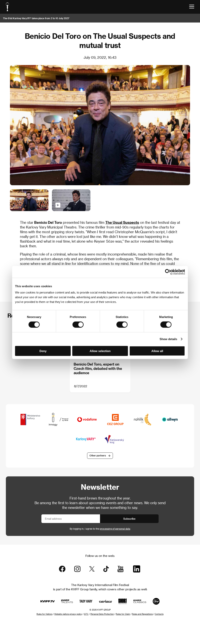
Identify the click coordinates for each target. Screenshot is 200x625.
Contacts (159, 614)
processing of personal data (115, 528)
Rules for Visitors (44, 614)
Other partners (97, 455)
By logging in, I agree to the (100, 528)
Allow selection (100, 350)
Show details (168, 339)
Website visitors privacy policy (68, 614)
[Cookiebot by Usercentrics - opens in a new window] (168, 272)
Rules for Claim (123, 614)
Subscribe (129, 518)
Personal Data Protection (102, 614)
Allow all (157, 350)
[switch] (78, 325)
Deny (42, 350)
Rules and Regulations (142, 614)
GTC (86, 614)
